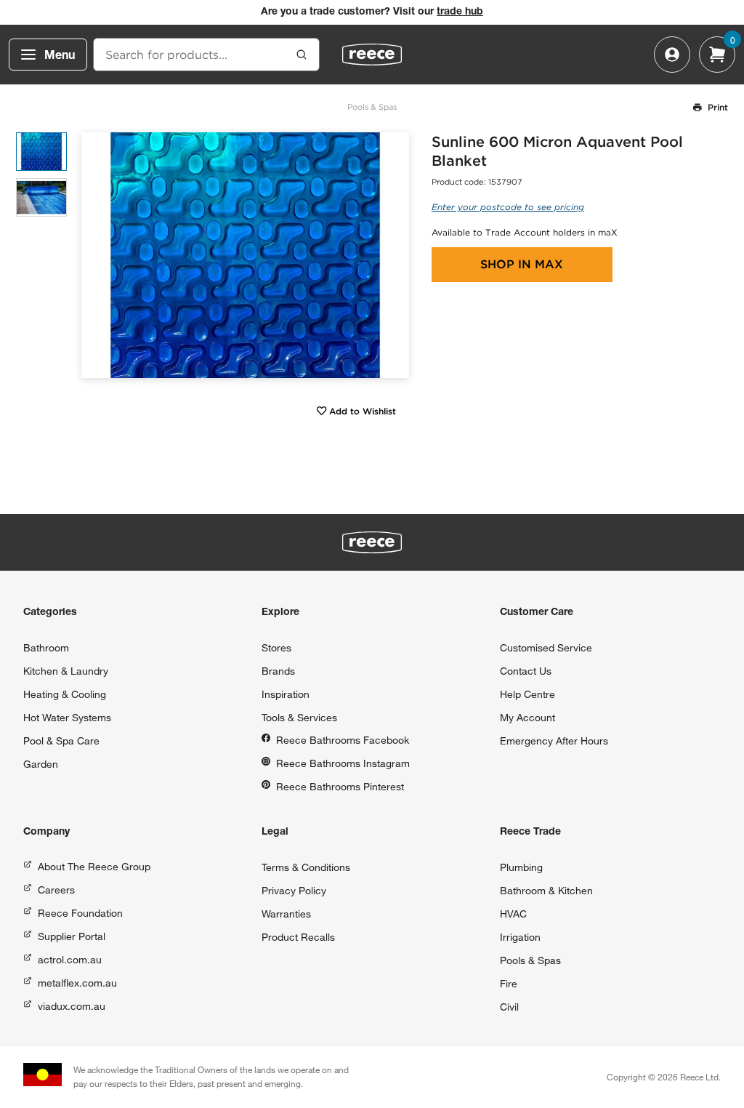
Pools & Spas (372, 107)
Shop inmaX (521, 264)
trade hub (460, 12)
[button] (392, 254)
